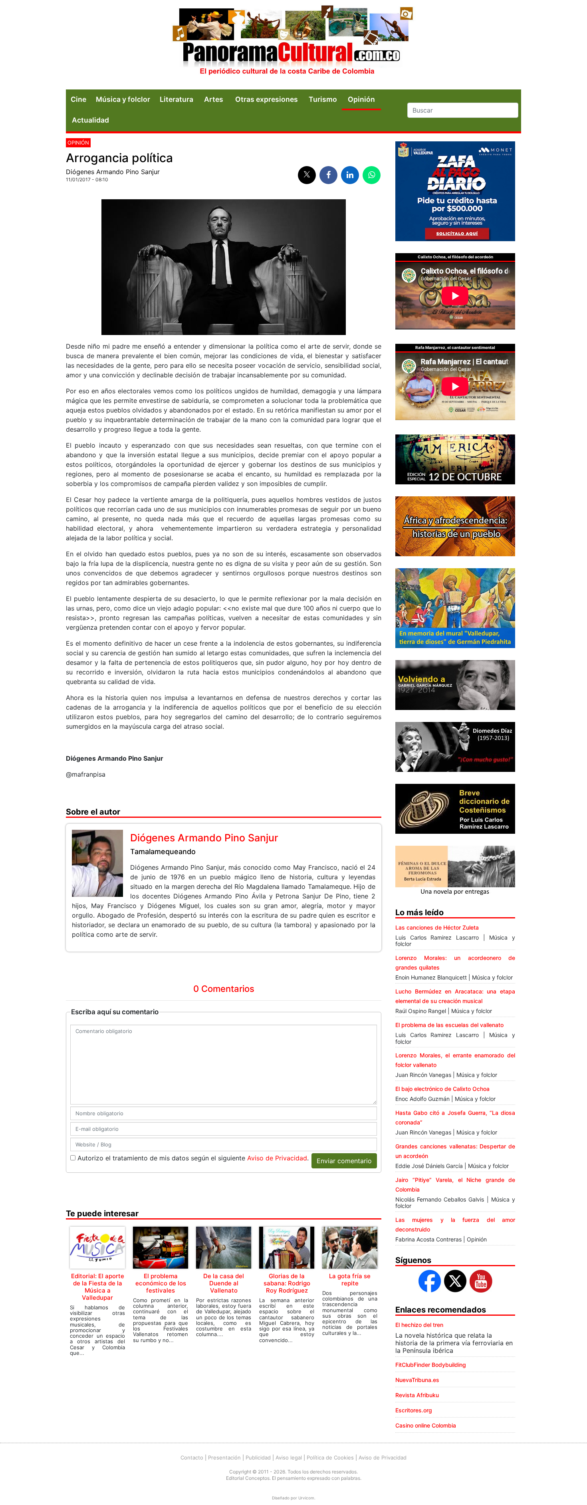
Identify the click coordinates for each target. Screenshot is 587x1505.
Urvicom (306, 1497)
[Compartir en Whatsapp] (372, 175)
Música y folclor (123, 99)
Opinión (78, 142)
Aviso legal (289, 1457)
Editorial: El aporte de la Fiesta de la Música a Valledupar (97, 1286)
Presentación (224, 1457)
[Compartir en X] (307, 175)
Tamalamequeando (163, 851)
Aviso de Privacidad (277, 1158)
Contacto (191, 1457)
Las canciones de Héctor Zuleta (437, 927)
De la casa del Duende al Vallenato (223, 1283)
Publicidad (258, 1457)
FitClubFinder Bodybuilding (430, 1364)
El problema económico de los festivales (160, 1283)
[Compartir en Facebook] (328, 175)
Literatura (176, 99)
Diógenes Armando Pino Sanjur (113, 172)
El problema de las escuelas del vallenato (449, 1024)
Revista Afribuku (417, 1395)
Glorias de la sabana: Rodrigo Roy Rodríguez (287, 1283)
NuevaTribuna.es (417, 1379)
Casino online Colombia (425, 1425)
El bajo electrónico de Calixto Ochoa (442, 1088)
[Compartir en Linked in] (350, 175)
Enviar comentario (344, 1161)
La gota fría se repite (350, 1279)
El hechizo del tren (419, 1324)
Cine (78, 99)
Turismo (323, 99)
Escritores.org (413, 1410)
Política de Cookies (330, 1457)
